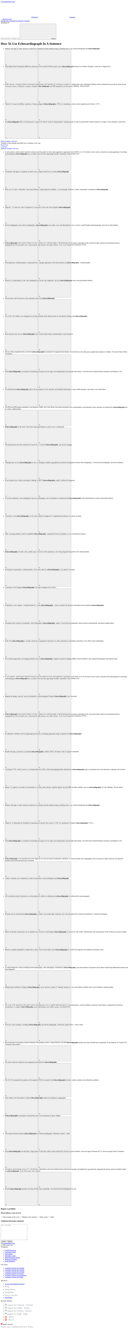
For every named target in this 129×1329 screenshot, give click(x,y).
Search (53, 38)
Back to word (7, 19)
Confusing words (10, 1252)
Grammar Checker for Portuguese (15, 1275)
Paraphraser (8, 1297)
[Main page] (8, 2)
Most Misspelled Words (12, 1257)
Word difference (10, 1261)
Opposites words (10, 1256)
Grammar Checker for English (14, 1268)
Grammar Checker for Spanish (14, 1270)
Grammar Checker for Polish (14, 1277)
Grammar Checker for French (14, 1273)
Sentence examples (11, 1259)
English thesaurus (10, 1250)
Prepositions (9, 1254)
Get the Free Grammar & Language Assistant (15, 21)
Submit (10, 1241)
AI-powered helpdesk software (14, 1284)
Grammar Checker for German (14, 1272)
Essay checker (11, 1295)
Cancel (4, 1241)
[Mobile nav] (1, 19)
